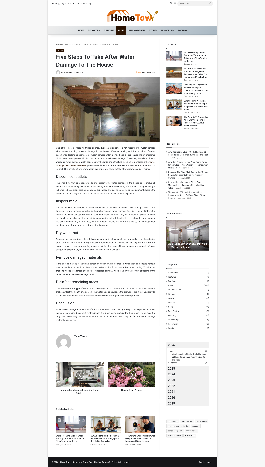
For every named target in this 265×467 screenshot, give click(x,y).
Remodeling (167, 30)
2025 (171, 368)
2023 (171, 380)
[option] (187, 235)
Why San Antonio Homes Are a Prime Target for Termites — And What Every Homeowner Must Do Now (188, 165)
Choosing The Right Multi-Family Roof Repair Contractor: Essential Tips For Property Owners (188, 175)
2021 (171, 392)
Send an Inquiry (84, 3)
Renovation (173, 324)
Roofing (182, 30)
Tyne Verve (65, 72)
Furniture (109, 30)
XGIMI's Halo (190, 435)
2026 (171, 345)
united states (191, 431)
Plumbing (172, 315)
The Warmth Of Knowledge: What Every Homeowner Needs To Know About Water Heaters (140, 438)
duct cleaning (187, 421)
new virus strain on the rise (178, 426)
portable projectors (175, 431)
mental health (201, 421)
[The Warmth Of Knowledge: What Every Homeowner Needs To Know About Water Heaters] (140, 424)
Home (81, 30)
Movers (171, 302)
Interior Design (136, 30)
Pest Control (173, 311)
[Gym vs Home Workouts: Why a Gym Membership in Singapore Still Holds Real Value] (106, 424)
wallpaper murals (174, 435)
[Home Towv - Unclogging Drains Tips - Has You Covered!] (132, 16)
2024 (171, 374)
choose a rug (173, 421)
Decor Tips (94, 30)
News (170, 307)
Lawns (171, 298)
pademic (195, 426)
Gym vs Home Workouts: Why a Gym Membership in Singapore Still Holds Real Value (105, 438)
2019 (171, 403)
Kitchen (153, 30)
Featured (172, 277)
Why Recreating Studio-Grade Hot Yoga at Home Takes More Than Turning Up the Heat (70, 438)
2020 (171, 398)
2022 (171, 386)
